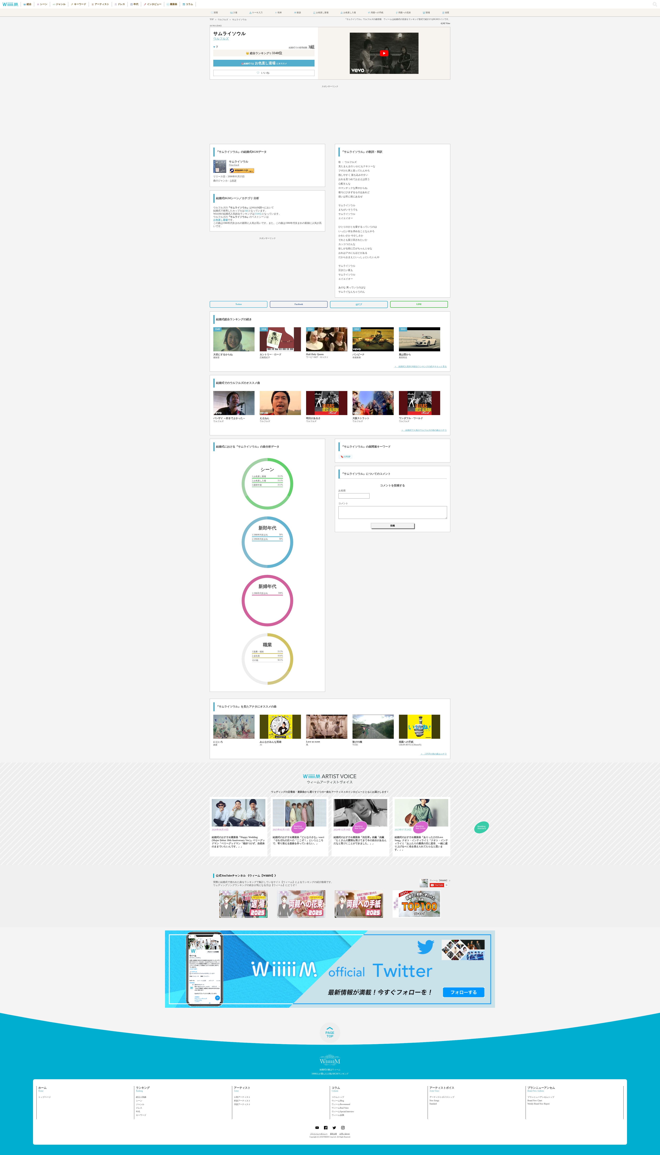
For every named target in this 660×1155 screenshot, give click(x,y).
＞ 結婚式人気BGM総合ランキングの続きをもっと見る (420, 366)
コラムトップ (338, 1097)
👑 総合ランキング (264, 53)
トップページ (44, 1097)
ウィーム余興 (338, 1115)
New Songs (434, 1100)
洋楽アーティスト (242, 1104)
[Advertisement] (330, 114)
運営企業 (333, 1134)
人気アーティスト (242, 1097)
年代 (138, 1111)
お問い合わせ (344, 1134)
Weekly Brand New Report (538, 1104)
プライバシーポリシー (318, 1134)
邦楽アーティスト (242, 1101)
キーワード (141, 1115)
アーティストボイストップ (442, 1097)
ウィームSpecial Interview (343, 1111)
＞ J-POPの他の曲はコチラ (434, 754)
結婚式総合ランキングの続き (234, 319)
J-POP (233, 180)
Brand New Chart (534, 1100)
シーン (139, 1101)
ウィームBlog (338, 1101)
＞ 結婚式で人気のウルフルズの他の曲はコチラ (424, 430)
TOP (212, 19)
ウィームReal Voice (340, 1108)
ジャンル (140, 1104)
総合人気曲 (141, 1097)
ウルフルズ (223, 19)
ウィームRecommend (341, 1104)
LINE (419, 304)
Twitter (238, 304)
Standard (433, 1104)
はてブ (359, 304)
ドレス (139, 1108)
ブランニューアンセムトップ (540, 1097)
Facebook (299, 304)
